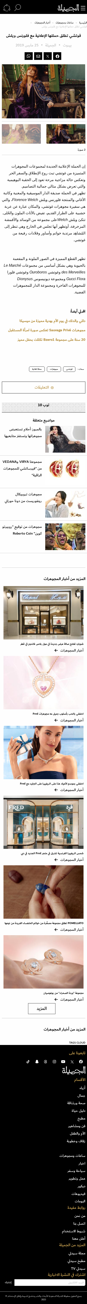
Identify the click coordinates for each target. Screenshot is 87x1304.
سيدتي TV (78, 1268)
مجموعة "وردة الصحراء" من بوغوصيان (63, 993)
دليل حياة (78, 1111)
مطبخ (81, 1118)
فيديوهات (78, 1194)
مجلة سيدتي (76, 1253)
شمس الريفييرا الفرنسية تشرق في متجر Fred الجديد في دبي (52, 853)
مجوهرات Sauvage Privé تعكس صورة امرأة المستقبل (46, 330)
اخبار (82, 1163)
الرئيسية (83, 23)
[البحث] (17, 7)
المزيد (42, 1008)
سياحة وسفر (76, 1171)
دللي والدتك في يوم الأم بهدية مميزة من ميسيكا (52, 321)
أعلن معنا (78, 1239)
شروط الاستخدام (73, 1231)
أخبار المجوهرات (42, 23)
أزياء (82, 1088)
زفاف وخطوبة (76, 1141)
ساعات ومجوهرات (65, 23)
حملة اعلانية (37, 369)
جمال (81, 1096)
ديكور (81, 1186)
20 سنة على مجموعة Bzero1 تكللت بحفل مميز (51, 340)
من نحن (79, 1216)
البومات (80, 1201)
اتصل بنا (79, 1223)
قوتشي (69, 369)
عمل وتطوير (77, 1178)
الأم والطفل (77, 1133)
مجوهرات (54, 369)
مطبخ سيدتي (76, 1261)
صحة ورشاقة (76, 1103)
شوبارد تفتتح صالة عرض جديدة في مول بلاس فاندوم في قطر (52, 644)
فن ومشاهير (76, 1126)
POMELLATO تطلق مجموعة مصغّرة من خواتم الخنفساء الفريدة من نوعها (44, 923)
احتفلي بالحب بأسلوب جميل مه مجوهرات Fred (58, 713)
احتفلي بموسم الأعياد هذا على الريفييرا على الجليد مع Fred (52, 783)
